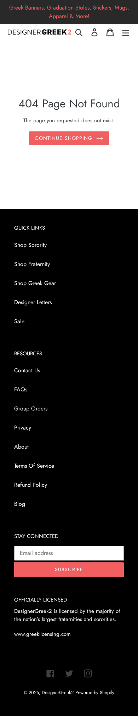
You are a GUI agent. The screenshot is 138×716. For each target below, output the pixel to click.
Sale (19, 321)
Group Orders (30, 408)
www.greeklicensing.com (42, 634)
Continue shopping (63, 138)
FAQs (20, 389)
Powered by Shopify (94, 692)
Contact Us (27, 370)
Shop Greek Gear (35, 283)
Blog (19, 504)
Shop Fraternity (32, 264)
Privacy (22, 428)
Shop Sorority (30, 245)
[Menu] (125, 32)
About (21, 447)
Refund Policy (30, 485)
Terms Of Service (34, 466)
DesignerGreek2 (58, 692)
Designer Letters (33, 302)
